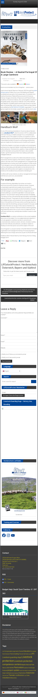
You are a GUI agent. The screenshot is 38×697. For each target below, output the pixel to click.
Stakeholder (30, 673)
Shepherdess (22, 673)
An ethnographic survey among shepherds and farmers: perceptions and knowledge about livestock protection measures (18, 291)
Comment (4, 318)
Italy (30, 654)
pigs (33, 667)
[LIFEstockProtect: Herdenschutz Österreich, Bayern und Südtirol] (3, 21)
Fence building (14, 654)
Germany (26, 654)
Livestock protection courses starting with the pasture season (20, 299)
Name (3, 335)
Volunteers (6, 678)
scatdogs (8, 673)
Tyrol (25, 675)
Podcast (4, 670)
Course (21, 651)
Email (3, 341)
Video (28, 675)
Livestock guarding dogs (11, 657)
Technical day (5, 675)
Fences (21, 654)
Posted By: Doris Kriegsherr (8, 78)
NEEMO (12, 667)
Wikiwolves (13, 678)
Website (3, 348)
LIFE (32, 654)
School (12, 673)
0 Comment (6, 80)
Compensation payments (11, 651)
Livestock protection (17, 80)
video (34, 109)
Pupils (20, 670)
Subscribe (32, 275)
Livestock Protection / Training (8, 63)
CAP (3, 651)
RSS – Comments (9, 582)
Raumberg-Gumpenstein (27, 670)
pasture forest (28, 667)
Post (3, 240)
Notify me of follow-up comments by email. (14, 354)
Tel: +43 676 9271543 (8, 567)
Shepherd (16, 673)
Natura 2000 (5, 667)
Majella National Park (27, 664)
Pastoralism (19, 667)
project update (13, 670)
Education (27, 651)
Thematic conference (16, 675)
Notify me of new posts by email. (11, 357)
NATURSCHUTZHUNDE (17, 107)
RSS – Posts (7, 579)
